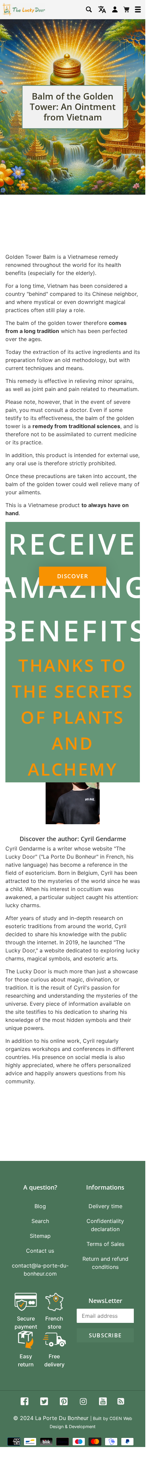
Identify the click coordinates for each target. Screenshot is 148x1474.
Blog (40, 1206)
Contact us (40, 1250)
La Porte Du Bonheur (62, 1418)
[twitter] (44, 1402)
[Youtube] (103, 1402)
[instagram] (83, 1402)
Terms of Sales (105, 1244)
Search (40, 1221)
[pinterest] (64, 1402)
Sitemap (40, 1235)
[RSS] (121, 1402)
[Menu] (138, 9)
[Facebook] (24, 1402)
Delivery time (105, 1206)
